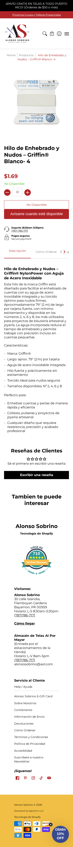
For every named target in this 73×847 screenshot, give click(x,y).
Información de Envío (29, 716)
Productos (26, 55)
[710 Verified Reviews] (36, 577)
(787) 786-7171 (19, 230)
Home (11, 55)
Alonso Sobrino (23, 804)
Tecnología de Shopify (36, 533)
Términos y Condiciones (31, 737)
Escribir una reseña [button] (36, 475)
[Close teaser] (51, 825)
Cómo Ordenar (24, 730)
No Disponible (37, 205)
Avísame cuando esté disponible (36, 214)
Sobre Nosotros (25, 703)
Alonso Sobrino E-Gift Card (33, 696)
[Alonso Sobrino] (17, 33)
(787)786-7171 (24, 615)
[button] (52, 33)
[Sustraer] (7, 192)
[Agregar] (27, 192)
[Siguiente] (64, 251)
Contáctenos (23, 710)
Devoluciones (23, 723)
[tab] (17, 252)
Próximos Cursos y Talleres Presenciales (36, 14)
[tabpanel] (36, 348)
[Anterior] (8, 251)
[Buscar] (44, 33)
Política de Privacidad (29, 744)
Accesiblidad (23, 750)
